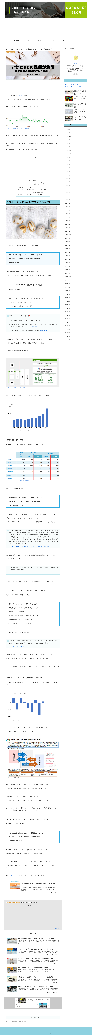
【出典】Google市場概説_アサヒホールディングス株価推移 (17, 128)
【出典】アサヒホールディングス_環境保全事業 (15, 387)
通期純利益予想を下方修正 (25, 187)
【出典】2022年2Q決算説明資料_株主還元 (17, 646)
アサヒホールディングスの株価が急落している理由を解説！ (32, 183)
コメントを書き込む (33, 1017)
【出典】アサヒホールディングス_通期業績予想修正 (19, 573)
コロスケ (75, 63)
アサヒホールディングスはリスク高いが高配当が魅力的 (32, 189)
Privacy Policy (51, 1030)
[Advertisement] (46, 29)
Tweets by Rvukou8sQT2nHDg (72, 86)
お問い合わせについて (42, 1030)
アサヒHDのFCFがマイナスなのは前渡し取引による (32, 192)
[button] (85, 48)
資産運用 (18, 902)
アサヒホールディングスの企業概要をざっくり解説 (31, 185)
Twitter (21, 95)
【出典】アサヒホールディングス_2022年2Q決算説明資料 (17, 480)
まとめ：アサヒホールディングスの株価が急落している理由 (33, 194)
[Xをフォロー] (74, 74)
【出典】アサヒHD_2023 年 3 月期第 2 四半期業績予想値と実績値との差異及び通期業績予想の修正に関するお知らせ (32, 546)
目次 (31, 180)
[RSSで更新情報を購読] (77, 74)
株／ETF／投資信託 (10, 902)
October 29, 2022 (43, 330)
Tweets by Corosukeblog (71, 84)
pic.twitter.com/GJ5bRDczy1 (31, 326)
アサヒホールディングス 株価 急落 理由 (29, 902)
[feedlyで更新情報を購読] (76, 74)
